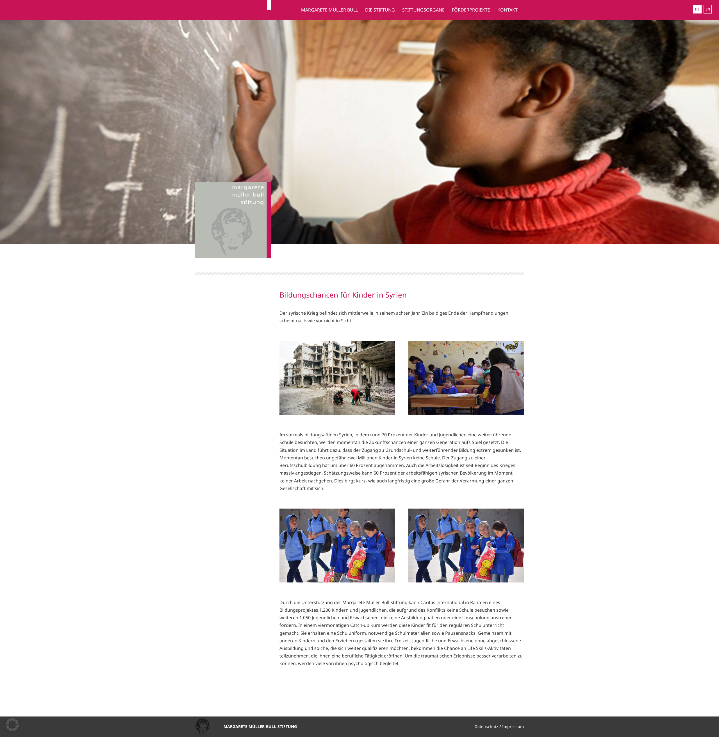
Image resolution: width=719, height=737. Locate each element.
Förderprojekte (471, 10)
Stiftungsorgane (423, 10)
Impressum (513, 726)
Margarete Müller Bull (329, 10)
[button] (12, 724)
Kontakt (507, 10)
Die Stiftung (380, 10)
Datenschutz (486, 726)
